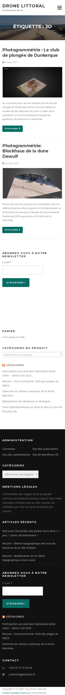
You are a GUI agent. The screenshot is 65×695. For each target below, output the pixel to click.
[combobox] (32, 354)
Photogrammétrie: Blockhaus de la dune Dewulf (25, 151)
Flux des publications (45, 449)
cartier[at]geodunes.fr (22, 674)
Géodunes (15, 365)
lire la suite (11, 128)
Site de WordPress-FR (45, 454)
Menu (59, 7)
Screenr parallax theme (14, 692)
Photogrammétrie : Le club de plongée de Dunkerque (30, 52)
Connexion (8, 449)
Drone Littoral (23, 5)
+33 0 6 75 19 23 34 (20, 667)
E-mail (6, 262)
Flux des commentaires (16, 454)
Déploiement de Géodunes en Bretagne (26, 401)
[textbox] (32, 354)
